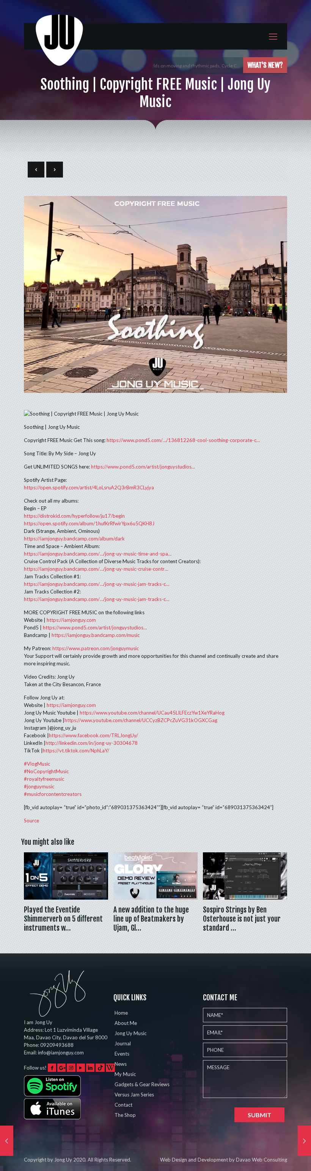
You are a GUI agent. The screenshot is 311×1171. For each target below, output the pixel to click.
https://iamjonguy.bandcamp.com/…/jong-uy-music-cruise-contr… (96, 569)
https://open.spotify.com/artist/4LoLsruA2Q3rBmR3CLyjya (89, 487)
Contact (123, 1105)
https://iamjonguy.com (71, 620)
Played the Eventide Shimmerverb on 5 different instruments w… (63, 919)
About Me (126, 1023)
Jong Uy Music (130, 1033)
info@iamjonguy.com (61, 1053)
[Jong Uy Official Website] (59, 46)
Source (31, 821)
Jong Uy (63, 1160)
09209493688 (57, 1045)
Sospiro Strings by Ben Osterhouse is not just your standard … (242, 919)
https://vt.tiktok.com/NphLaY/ (76, 750)
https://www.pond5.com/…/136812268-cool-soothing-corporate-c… (183, 440)
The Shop (125, 1115)
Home (121, 1013)
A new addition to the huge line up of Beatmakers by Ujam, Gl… (151, 919)
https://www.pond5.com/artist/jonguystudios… (143, 467)
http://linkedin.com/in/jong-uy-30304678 (92, 743)
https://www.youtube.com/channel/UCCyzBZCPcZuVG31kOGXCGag (140, 720)
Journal (123, 1043)
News (121, 1064)
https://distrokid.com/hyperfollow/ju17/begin (74, 516)
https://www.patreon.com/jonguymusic (95, 648)
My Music (125, 1074)
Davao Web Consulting (261, 1160)
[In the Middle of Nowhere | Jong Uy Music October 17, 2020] (304, 1141)
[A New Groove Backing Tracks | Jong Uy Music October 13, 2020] (6, 1141)
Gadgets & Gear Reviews (142, 1084)
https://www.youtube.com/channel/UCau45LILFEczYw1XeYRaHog (152, 713)
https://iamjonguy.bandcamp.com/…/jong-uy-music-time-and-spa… (97, 554)
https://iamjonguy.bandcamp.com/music (96, 635)
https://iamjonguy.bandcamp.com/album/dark (74, 539)
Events (122, 1054)
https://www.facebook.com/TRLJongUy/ (93, 735)
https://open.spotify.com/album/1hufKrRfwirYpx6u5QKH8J (89, 523)
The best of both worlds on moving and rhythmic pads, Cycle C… (176, 66)
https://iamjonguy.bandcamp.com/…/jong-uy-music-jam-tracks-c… (96, 584)
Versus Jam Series (134, 1095)
